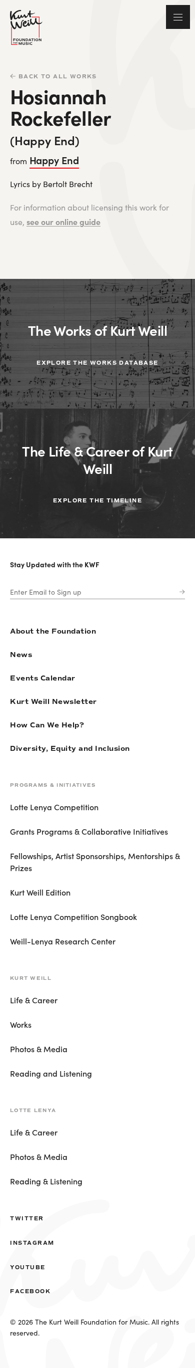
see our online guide (63, 221)
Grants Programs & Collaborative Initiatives (89, 831)
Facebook (30, 1291)
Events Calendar (43, 678)
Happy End (54, 160)
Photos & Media (39, 1048)
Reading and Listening (51, 1073)
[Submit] (180, 592)
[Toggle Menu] (178, 17)
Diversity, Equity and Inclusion (70, 748)
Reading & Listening (46, 1180)
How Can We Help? (47, 725)
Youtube (28, 1267)
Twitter (27, 1218)
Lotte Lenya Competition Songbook (73, 916)
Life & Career (34, 999)
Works (21, 1024)
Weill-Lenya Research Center (63, 940)
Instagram (32, 1242)
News (21, 655)
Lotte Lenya (33, 1110)
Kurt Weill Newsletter (53, 701)
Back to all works (57, 76)
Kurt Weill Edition (40, 892)
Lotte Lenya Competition (54, 806)
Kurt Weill (31, 978)
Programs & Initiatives (53, 785)
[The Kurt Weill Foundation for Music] (26, 27)
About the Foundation (53, 631)
